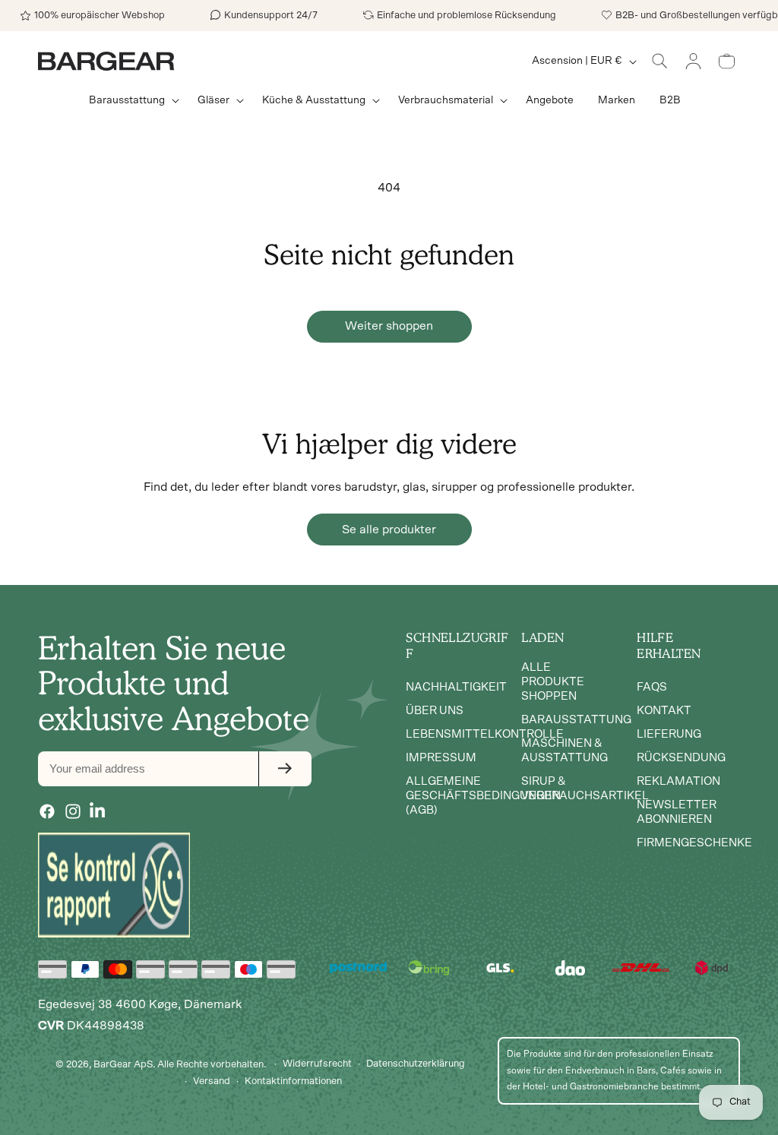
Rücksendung (681, 758)
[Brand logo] (114, 885)
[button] (131, 100)
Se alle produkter (389, 529)
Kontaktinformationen (293, 1081)
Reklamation (678, 781)
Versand (211, 1081)
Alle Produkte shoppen (552, 682)
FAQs (652, 687)
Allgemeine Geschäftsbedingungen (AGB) (483, 796)
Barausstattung (576, 720)
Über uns (434, 710)
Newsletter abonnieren (676, 812)
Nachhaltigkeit (456, 687)
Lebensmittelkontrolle (485, 734)
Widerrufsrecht (317, 1064)
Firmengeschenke (694, 843)
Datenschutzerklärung (415, 1064)
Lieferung (669, 734)
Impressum (441, 758)
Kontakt (664, 710)
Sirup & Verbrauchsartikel (585, 788)
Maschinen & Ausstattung (564, 751)
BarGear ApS (123, 1064)
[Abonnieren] (285, 768)
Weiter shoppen (389, 326)
